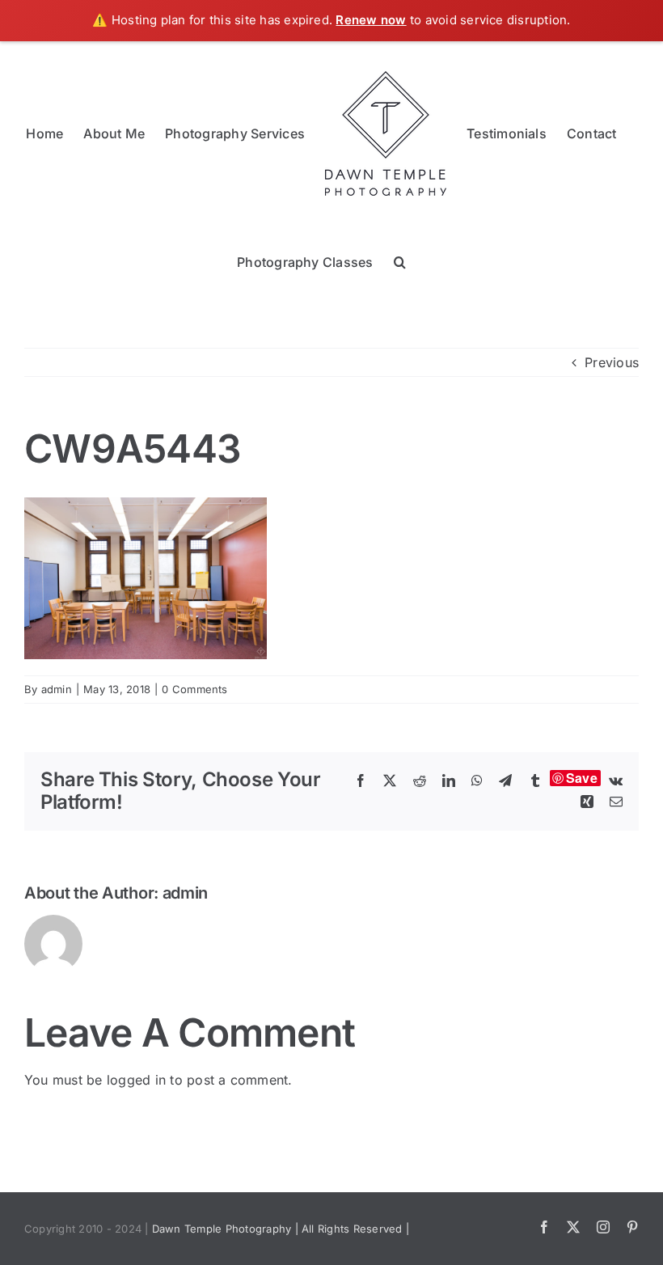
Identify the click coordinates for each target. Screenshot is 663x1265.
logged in (136, 1080)
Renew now (371, 20)
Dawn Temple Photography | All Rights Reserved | (280, 1228)
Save (582, 778)
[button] (400, 261)
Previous (612, 362)
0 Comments (194, 689)
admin (56, 689)
